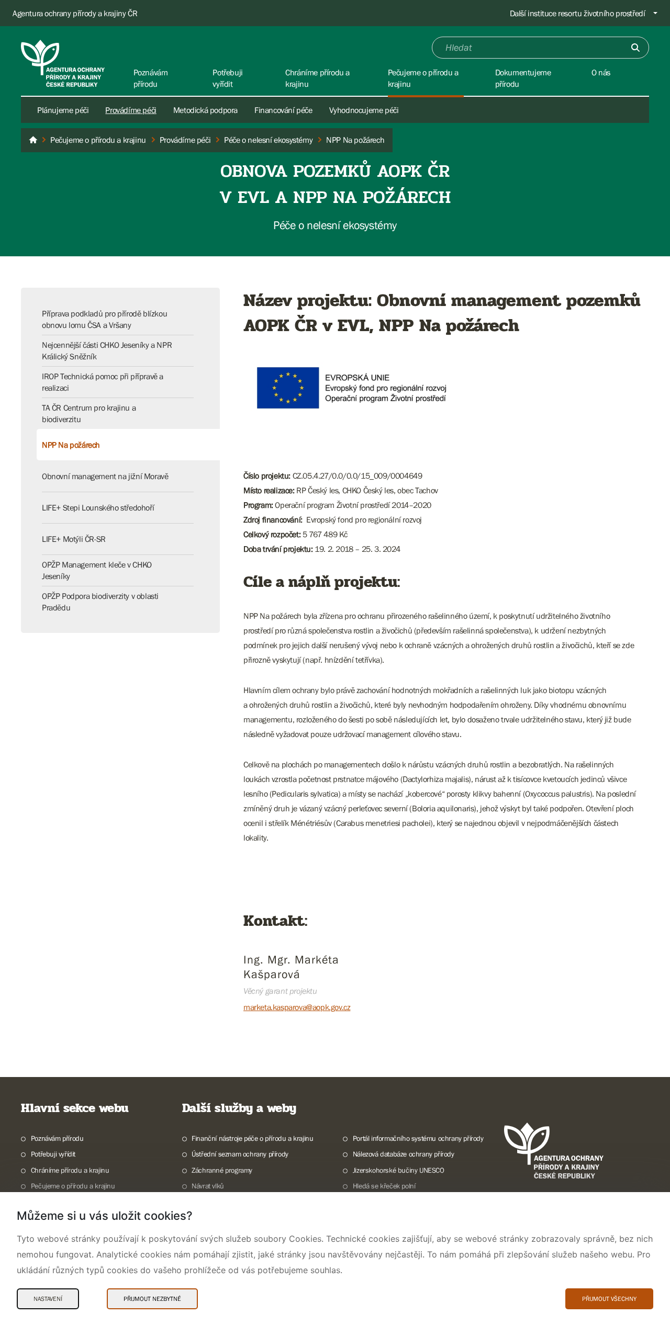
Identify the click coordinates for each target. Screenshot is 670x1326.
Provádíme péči (130, 110)
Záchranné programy (222, 1170)
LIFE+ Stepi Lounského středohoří (98, 507)
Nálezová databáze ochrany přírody (403, 1154)
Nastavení (48, 1298)
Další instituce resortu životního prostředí (577, 13)
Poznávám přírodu (57, 1138)
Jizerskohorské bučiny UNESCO (398, 1170)
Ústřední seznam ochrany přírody (240, 1154)
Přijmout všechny (609, 1298)
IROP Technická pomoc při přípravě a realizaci (102, 381)
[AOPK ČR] (33, 140)
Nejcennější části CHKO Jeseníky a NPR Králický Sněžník (107, 350)
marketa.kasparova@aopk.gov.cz (296, 1007)
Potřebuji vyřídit (53, 1154)
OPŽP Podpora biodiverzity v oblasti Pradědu (100, 601)
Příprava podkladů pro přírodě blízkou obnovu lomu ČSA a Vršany (104, 319)
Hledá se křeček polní (384, 1186)
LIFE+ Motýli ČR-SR (74, 538)
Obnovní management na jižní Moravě (105, 476)
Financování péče (283, 110)
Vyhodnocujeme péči (364, 110)
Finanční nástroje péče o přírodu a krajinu (252, 1138)
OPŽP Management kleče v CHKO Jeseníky (97, 570)
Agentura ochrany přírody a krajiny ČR (75, 13)
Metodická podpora (205, 110)
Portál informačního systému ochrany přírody (418, 1138)
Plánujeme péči (62, 110)
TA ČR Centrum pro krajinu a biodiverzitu (89, 413)
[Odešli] (635, 47)
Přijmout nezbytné (152, 1298)
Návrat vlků (208, 1186)
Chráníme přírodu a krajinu (70, 1170)
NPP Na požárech (71, 444)
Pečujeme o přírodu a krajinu (73, 1186)
